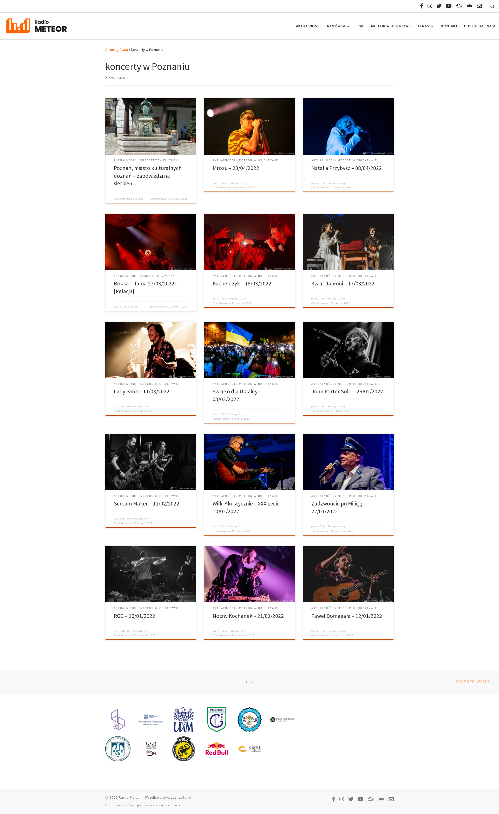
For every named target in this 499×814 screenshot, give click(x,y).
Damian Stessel (132, 198)
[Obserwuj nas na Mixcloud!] (459, 6)
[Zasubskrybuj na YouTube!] (449, 6)
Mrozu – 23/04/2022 (236, 168)
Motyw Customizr (167, 805)
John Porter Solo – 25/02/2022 (347, 391)
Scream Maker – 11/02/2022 (146, 503)
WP (123, 805)
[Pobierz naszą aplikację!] (469, 6)
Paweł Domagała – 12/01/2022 (346, 615)
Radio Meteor (130, 797)
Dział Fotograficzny (234, 183)
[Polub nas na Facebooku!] (421, 6)
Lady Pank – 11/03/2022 (141, 391)
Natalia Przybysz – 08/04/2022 (346, 168)
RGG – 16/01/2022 (134, 615)
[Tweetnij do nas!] (439, 6)
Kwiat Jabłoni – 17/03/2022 (343, 283)
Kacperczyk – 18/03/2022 (242, 283)
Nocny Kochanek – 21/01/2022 (248, 615)
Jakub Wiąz (129, 306)
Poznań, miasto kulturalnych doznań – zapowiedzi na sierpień (148, 176)
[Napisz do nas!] (479, 6)
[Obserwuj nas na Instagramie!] (430, 6)
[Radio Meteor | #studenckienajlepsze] (36, 25)
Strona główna (116, 49)
